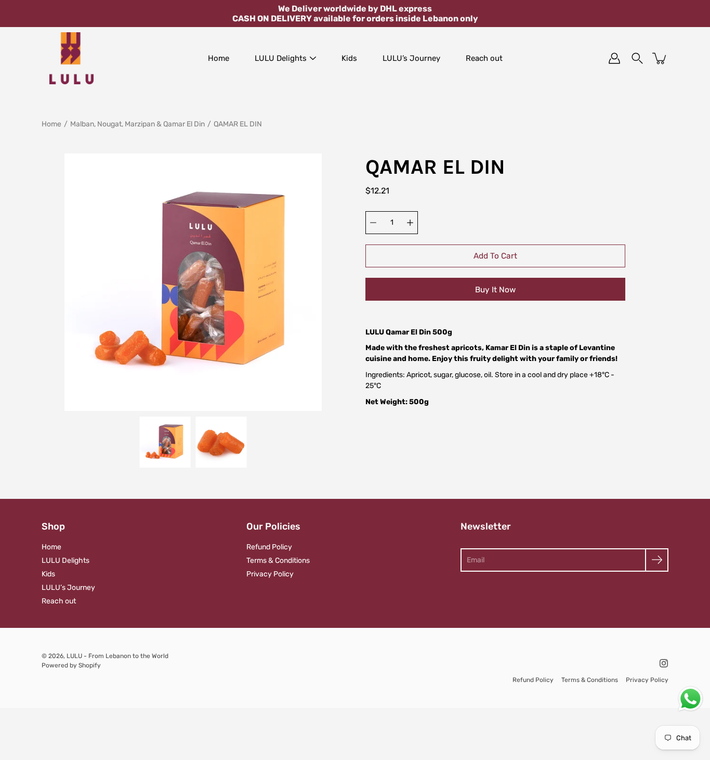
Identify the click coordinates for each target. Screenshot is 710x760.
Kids (349, 58)
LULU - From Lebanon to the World (117, 656)
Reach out (484, 58)
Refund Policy (269, 547)
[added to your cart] (660, 58)
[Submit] (656, 560)
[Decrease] (373, 222)
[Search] (637, 58)
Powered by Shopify (71, 665)
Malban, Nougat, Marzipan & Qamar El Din (137, 124)
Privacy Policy (270, 574)
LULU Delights (281, 58)
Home (218, 58)
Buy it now (495, 289)
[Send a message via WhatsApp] (690, 699)
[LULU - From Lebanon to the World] (71, 58)
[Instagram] (663, 663)
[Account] (614, 58)
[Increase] (410, 222)
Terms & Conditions (278, 560)
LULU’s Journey (411, 58)
